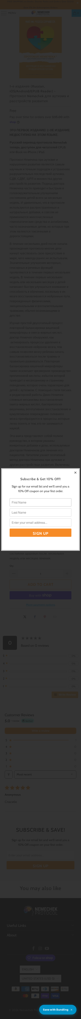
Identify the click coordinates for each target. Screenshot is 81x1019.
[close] (75, 472)
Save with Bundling (58, 1010)
